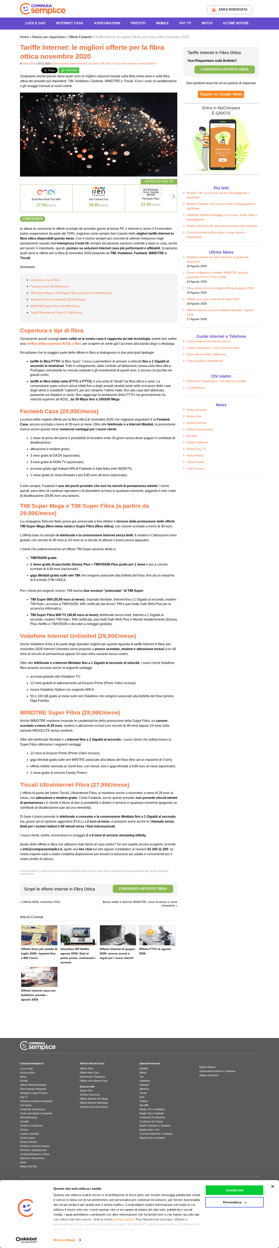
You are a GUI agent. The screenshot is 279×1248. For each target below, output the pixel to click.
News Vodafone (129, 63)
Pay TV (185, 23)
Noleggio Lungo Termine (34, 1093)
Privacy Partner (28, 1142)
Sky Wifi (144, 1105)
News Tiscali (112, 63)
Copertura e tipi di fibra (45, 280)
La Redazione (196, 387)
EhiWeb (144, 1068)
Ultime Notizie (236, 23)
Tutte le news (195, 468)
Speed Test (86, 1090)
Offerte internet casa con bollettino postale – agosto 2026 (38, 995)
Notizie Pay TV (196, 449)
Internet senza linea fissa (93, 1107)
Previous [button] (23, 197)
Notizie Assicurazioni (200, 429)
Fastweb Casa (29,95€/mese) (49, 286)
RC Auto (192, 435)
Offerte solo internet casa (93, 1080)
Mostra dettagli (64, 1240)
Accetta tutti (234, 1190)
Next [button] (173, 197)
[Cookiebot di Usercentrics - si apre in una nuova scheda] (26, 1240)
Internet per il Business (92, 1076)
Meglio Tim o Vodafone (152, 1109)
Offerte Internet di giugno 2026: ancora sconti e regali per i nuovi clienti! (117, 953)
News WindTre (148, 63)
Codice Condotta (29, 1133)
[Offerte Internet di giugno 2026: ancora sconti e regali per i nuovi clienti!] (118, 935)
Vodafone (145, 1080)
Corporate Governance (33, 1109)
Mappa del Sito (28, 1166)
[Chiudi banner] (272, 1186)
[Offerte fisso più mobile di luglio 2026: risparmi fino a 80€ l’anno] (39, 935)
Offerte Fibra (87, 1068)
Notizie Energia (196, 409)
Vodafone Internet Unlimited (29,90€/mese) (58, 299)
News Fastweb (60, 63)
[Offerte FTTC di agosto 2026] (157, 935)
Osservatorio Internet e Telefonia (217, 1071)
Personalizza (232, 1202)
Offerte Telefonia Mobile (33, 1084)
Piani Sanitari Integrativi (33, 1089)
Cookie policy (27, 1137)
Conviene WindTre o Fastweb (156, 1133)
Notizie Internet (196, 422)
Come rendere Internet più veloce (208, 341)
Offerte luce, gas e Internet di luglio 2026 (213, 299)
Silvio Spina (29, 63)
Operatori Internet (150, 1063)
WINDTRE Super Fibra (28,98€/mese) (54, 306)
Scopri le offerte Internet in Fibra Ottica (95, 889)
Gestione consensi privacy (34, 1146)
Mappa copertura (208, 1075)
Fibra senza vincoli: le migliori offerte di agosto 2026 (220, 288)
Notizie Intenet (207, 1067)
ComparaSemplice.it (32, 1063)
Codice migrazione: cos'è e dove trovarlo (213, 347)
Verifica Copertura (90, 1094)
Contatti (24, 1121)
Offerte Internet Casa (92, 1063)
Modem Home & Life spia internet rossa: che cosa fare (222, 226)
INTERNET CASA (69, 23)
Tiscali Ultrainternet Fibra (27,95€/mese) (56, 312)
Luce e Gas (35, 23)
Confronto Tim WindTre (152, 1117)
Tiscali (143, 1093)
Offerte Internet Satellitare (94, 1102)
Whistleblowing (28, 1117)
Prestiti (138, 23)
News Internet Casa (81, 63)
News (23, 1162)
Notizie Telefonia (197, 442)
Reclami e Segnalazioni (33, 1150)
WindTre (144, 1089)
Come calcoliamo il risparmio (36, 1113)
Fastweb (144, 1084)
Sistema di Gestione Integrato (36, 1101)
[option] (46, 198)
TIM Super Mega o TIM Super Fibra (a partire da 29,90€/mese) (71, 293)
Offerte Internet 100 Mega (94, 1098)
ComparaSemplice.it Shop (34, 1154)
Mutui (207, 23)
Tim (142, 1076)
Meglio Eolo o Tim (150, 1129)
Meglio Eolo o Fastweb (152, 1137)
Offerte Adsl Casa (89, 1072)
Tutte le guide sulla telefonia (205, 360)
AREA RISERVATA (233, 9)
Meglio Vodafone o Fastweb (155, 1125)
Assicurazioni (107, 23)
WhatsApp (71, 70)
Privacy (24, 1129)
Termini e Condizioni (31, 1125)
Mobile (162, 23)
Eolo (142, 1097)
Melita (143, 1072)
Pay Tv (24, 1097)
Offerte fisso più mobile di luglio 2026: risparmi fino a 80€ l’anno (39, 953)
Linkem (144, 1101)
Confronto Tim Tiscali (151, 1121)
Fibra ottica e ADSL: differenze (206, 354)
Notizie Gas (194, 416)
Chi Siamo (26, 1105)
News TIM (98, 63)
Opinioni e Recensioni (32, 1158)
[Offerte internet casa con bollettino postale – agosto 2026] (39, 977)
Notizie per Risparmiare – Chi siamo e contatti (216, 381)
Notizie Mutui (195, 455)
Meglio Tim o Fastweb (152, 1113)
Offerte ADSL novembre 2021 (41, 901)
